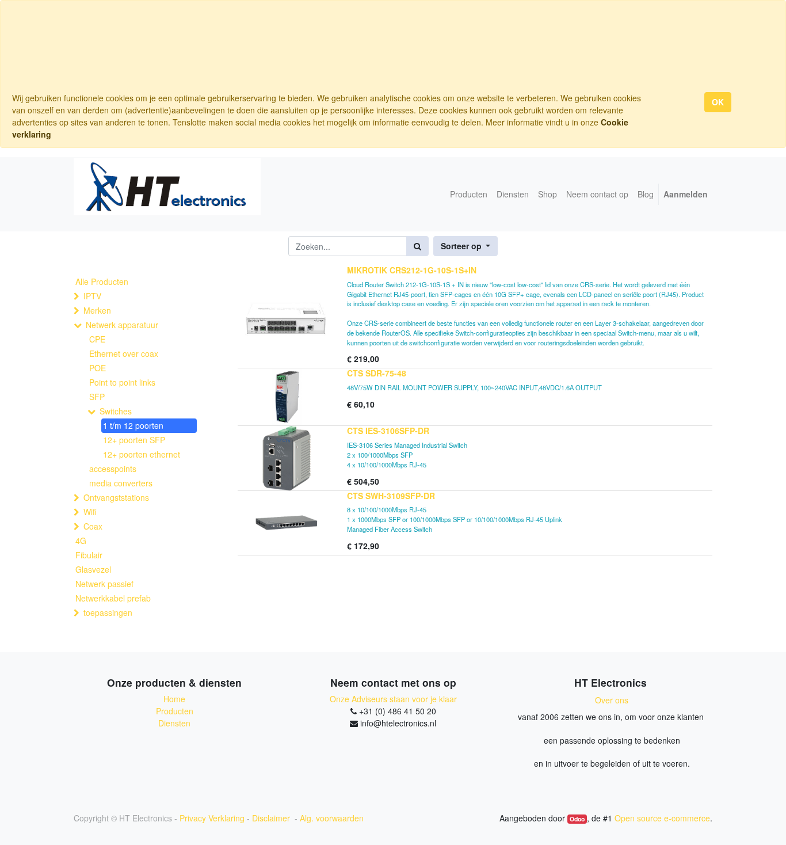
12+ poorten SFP (134, 440)
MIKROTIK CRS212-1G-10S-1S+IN (411, 270)
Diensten (174, 723)
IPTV (92, 296)
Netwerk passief (104, 583)
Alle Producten (101, 281)
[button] (465, 246)
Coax (92, 526)
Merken (97, 310)
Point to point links (122, 382)
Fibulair (88, 555)
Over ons (611, 700)
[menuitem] (468, 194)
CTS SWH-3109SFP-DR (391, 495)
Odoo (577, 818)
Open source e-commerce (662, 818)
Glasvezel (93, 569)
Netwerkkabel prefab (113, 598)
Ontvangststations (116, 497)
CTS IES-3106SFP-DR (388, 430)
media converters (120, 483)
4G (80, 540)
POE (97, 368)
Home (174, 699)
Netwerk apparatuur (122, 324)
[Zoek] (417, 246)
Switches (116, 411)
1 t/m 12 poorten (133, 425)
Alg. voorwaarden (332, 818)
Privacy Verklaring (212, 818)
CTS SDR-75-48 (376, 373)
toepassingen (107, 612)
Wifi (90, 511)
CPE (97, 339)
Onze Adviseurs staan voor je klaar (393, 699)
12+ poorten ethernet (141, 454)
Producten (174, 711)
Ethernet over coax (123, 353)
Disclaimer (272, 818)
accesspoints (112, 468)
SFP (97, 396)
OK (718, 102)
